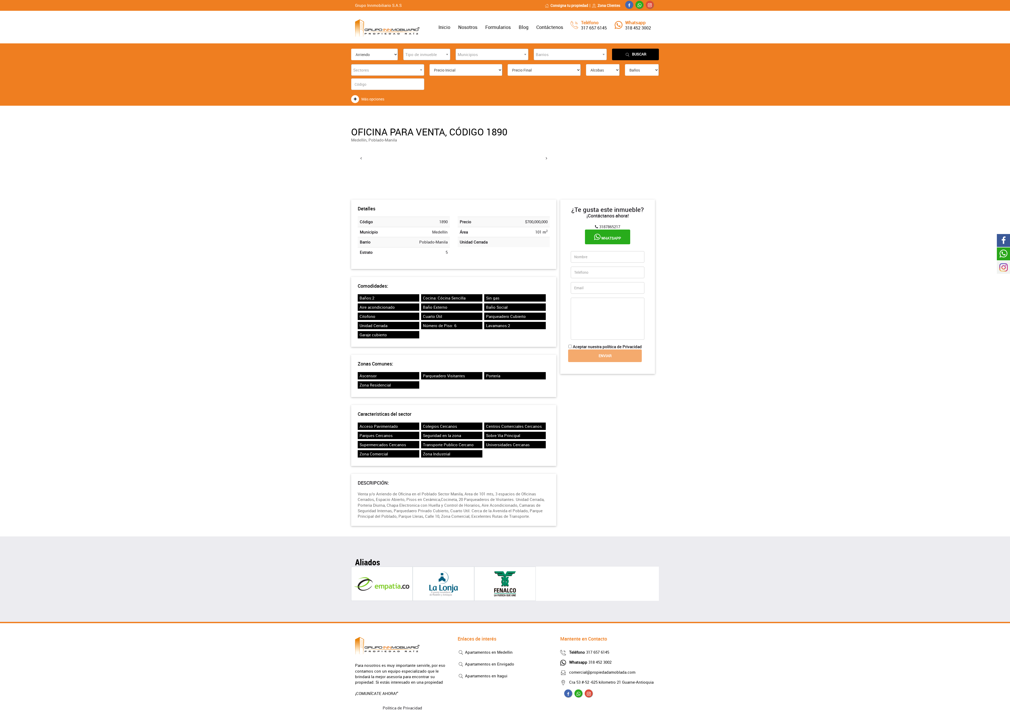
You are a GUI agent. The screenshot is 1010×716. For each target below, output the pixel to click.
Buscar (639, 54)
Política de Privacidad (402, 707)
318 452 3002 (638, 28)
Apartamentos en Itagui (485, 675)
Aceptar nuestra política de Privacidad (607, 346)
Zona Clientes (609, 5)
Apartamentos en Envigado (489, 664)
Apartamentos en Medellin (488, 652)
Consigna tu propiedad (569, 5)
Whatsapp (610, 238)
